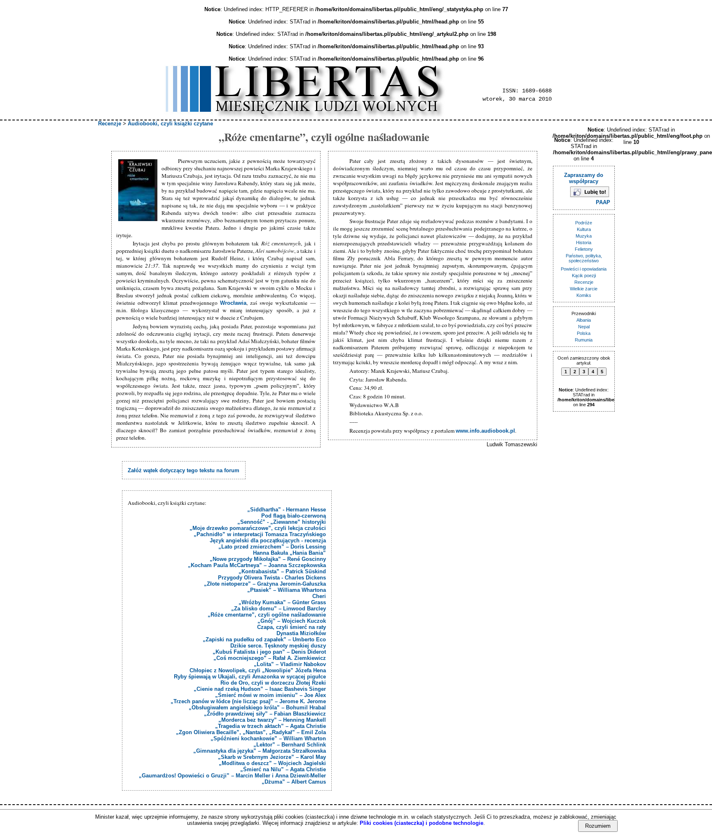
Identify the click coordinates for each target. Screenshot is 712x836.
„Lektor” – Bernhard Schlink (289, 745)
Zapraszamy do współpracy (583, 178)
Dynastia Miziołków (301, 633)
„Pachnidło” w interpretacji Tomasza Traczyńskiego (260, 534)
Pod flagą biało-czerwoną (293, 516)
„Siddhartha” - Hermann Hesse (286, 509)
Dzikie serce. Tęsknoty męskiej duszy (278, 646)
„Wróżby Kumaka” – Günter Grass (282, 602)
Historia (583, 242)
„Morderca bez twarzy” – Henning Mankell (272, 720)
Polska (583, 333)
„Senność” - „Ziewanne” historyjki (281, 522)
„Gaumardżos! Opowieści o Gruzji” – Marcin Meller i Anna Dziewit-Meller (232, 775)
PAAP (603, 202)
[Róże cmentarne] (139, 190)
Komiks (583, 295)
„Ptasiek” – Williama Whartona (286, 590)
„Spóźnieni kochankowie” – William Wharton (268, 738)
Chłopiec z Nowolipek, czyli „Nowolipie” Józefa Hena (258, 670)
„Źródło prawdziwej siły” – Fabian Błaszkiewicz (265, 714)
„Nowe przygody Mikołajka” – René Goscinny (268, 559)
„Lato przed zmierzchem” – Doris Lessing (272, 547)
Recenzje (109, 123)
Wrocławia (233, 303)
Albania (583, 320)
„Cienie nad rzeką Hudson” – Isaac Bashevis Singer (260, 689)
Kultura (584, 229)
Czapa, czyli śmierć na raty (291, 627)
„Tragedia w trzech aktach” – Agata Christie (270, 726)
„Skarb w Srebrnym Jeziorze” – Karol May (272, 757)
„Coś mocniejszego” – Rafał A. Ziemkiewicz (269, 658)
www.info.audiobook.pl (485, 431)
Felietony (584, 249)
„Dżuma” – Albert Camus (294, 782)
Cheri (319, 596)
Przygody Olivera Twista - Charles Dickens (272, 578)
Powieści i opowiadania (584, 268)
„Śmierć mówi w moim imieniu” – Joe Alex (270, 695)
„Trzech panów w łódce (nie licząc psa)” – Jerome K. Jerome (248, 701)
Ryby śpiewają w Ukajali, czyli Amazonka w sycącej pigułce (250, 677)
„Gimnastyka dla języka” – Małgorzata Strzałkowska (259, 751)
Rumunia (584, 339)
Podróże (583, 222)
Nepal (584, 326)
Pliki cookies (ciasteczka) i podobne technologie (421, 823)
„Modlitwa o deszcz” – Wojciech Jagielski (272, 763)
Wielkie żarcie (583, 288)
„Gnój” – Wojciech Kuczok (292, 621)
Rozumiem (598, 826)
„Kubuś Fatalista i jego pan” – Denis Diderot (269, 652)
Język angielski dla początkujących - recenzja (268, 540)
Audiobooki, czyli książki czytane (170, 123)
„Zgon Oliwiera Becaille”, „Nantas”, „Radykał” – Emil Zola (251, 732)
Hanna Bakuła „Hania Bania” (289, 553)
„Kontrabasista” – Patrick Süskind (282, 571)
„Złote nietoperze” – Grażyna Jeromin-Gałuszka (265, 584)
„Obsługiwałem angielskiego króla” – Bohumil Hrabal (257, 707)
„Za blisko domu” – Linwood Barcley (278, 608)
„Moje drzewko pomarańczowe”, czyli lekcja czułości (258, 528)
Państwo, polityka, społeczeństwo (584, 258)
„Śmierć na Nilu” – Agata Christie (283, 769)
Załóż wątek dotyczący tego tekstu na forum (183, 470)
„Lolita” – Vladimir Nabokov (290, 664)
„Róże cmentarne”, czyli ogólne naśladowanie (267, 615)
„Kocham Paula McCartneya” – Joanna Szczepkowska (257, 565)
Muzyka (584, 235)
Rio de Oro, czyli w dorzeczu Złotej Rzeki (273, 683)
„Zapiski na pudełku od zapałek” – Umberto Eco (264, 639)
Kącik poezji (584, 275)
